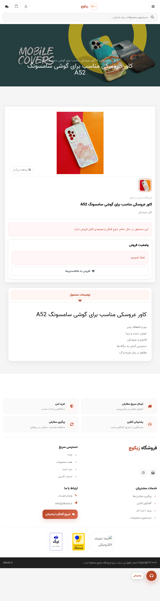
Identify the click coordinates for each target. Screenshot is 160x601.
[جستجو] (152, 17)
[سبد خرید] (16, 6)
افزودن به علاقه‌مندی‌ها (77, 271)
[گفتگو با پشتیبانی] (6, 6)
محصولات (104, 60)
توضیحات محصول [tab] (80, 295)
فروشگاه (143, 448)
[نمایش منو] (153, 6)
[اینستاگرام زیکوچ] (143, 473)
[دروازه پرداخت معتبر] (78, 542)
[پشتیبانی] (151, 575)
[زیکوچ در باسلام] (153, 473)
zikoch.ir (8, 563)
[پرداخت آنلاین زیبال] (56, 542)
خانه (116, 60)
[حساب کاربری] (26, 6)
